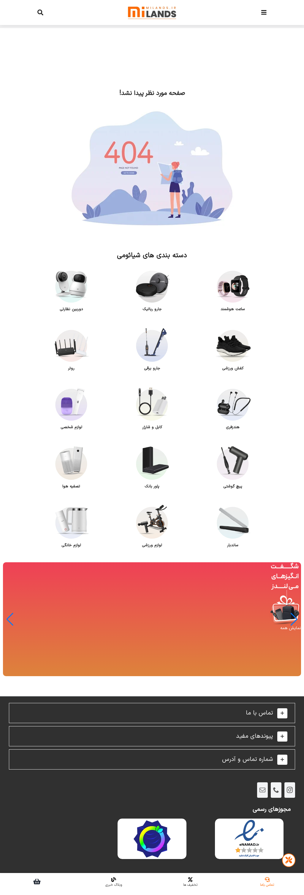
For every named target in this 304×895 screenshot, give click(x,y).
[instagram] (289, 790)
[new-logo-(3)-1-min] (152, 3)
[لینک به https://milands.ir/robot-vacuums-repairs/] (289, 860)
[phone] (276, 790)
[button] (152, 713)
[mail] (262, 790)
